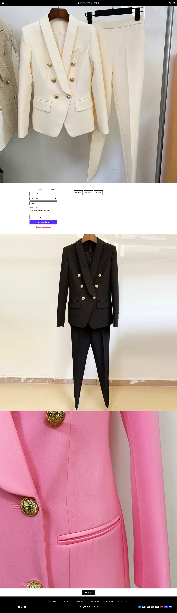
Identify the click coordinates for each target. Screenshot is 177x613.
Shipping (32, 210)
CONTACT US (109, 601)
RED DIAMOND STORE (88, 3)
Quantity (33, 203)
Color (32, 198)
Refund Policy (68, 601)
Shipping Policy (82, 601)
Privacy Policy (54, 601)
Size (32, 194)
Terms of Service (96, 601)
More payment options (43, 227)
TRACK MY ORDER (122, 601)
